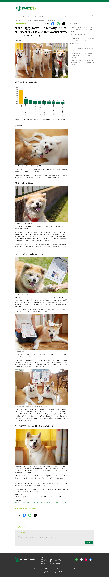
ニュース (70, 16)
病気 (59, 16)
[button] (92, 16)
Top (16, 20)
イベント (64, 16)
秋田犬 (34, 508)
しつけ (55, 16)
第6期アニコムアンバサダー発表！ (78, 34)
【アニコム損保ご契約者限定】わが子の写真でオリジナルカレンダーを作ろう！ (82, 49)
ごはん (35, 16)
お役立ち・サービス (43, 16)
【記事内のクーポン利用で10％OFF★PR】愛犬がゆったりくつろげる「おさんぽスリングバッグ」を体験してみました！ (82, 29)
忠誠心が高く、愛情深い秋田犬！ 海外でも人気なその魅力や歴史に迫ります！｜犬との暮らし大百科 (40, 502)
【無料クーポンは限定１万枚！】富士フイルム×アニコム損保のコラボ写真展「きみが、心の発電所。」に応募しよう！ (82, 55)
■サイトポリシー (45, 569)
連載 (28, 16)
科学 (31, 16)
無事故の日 (20, 508)
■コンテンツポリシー (57, 569)
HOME (17, 16)
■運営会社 (36, 569)
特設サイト (52, 497)
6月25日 (27, 508)
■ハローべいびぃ (71, 569)
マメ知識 (23, 16)
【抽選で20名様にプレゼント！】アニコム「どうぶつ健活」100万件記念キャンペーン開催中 (82, 39)
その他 (75, 16)
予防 (51, 16)
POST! (89, 542)
